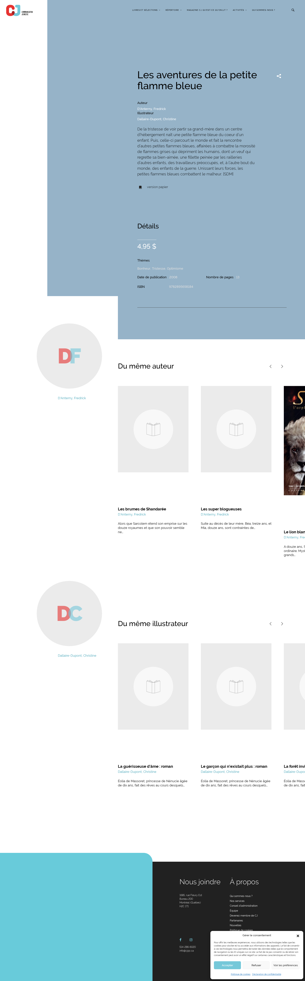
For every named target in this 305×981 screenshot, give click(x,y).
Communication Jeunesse (19, 10)
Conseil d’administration (244, 905)
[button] (298, 935)
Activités (238, 10)
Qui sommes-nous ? (263, 10)
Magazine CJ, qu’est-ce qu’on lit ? (207, 10)
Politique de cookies (240, 974)
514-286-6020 (188, 947)
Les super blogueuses (221, 509)
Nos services (237, 901)
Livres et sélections (145, 10)
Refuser (256, 965)
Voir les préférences (285, 965)
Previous (270, 366)
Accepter (227, 965)
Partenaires (236, 920)
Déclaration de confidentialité (266, 974)
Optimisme (175, 268)
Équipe (234, 910)
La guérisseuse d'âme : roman (145, 766)
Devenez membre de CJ (244, 915)
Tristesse (158, 268)
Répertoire (172, 10)
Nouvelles (235, 925)
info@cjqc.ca (187, 950)
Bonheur (143, 268)
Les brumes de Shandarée (142, 509)
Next (282, 366)
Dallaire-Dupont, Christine (156, 119)
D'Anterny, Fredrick (151, 109)
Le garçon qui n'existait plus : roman (234, 766)
